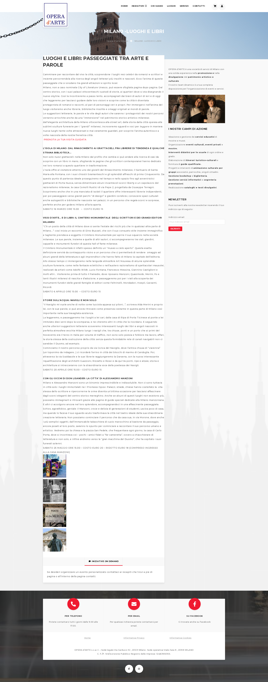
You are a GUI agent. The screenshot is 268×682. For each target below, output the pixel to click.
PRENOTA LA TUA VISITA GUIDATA (64, 139)
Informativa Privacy (134, 638)
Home (87, 638)
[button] (73, 615)
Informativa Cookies (181, 638)
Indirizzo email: (176, 217)
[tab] (104, 561)
